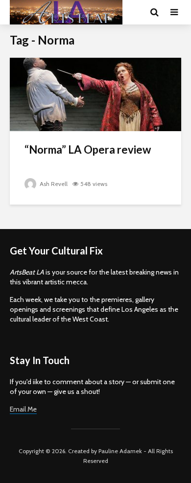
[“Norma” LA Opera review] (95, 93)
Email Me (23, 409)
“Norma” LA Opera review (87, 149)
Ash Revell (53, 183)
